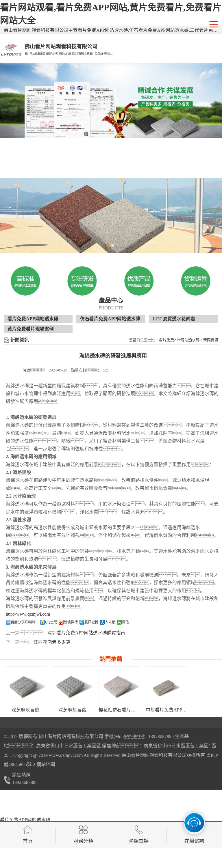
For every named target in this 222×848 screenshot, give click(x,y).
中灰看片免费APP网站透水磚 (175, 709)
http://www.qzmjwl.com (28, 614)
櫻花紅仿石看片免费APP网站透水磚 (135, 709)
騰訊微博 (91, 622)
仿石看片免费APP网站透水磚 (110, 318)
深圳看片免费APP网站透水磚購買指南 (86, 632)
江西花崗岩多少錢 (52, 642)
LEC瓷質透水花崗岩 (174, 318)
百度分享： (24, 622)
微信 (125, 622)
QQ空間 (51, 622)
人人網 (110, 622)
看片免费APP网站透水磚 (33, 318)
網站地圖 (45, 764)
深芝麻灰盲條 (25, 709)
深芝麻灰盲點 (72, 709)
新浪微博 (71, 622)
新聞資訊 (210, 340)
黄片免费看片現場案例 (31, 328)
